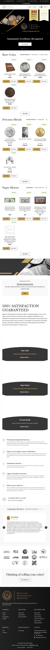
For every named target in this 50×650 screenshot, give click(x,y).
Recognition (6, 616)
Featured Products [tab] (25, 54)
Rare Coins (21, 612)
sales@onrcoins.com (41, 637)
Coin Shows (21, 630)
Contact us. (20, 500)
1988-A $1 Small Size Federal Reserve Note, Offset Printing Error (10, 208)
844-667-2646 (27, 3)
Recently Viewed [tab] (43, 54)
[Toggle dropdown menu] (47, 120)
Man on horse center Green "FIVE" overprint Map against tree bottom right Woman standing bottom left (10, 239)
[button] (23, 48)
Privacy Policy (37, 616)
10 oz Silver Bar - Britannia (25, 139)
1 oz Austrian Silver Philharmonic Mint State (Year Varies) (10, 140)
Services (5, 632)
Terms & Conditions (39, 618)
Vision (4, 614)
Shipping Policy (38, 622)
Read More (25, 44)
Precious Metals (22, 616)
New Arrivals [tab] (34, 54)
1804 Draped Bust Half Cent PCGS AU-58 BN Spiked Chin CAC (9, 101)
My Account (37, 612)
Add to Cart (13, 81)
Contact (5, 618)
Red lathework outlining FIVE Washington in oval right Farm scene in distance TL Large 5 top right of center (40, 210)
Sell (4, 630)
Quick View (6, 81)
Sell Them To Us (25, 579)
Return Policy (37, 620)
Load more (25, 113)
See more (40, 509)
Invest (25, 293)
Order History (37, 614)
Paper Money (21, 614)
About (4, 612)
